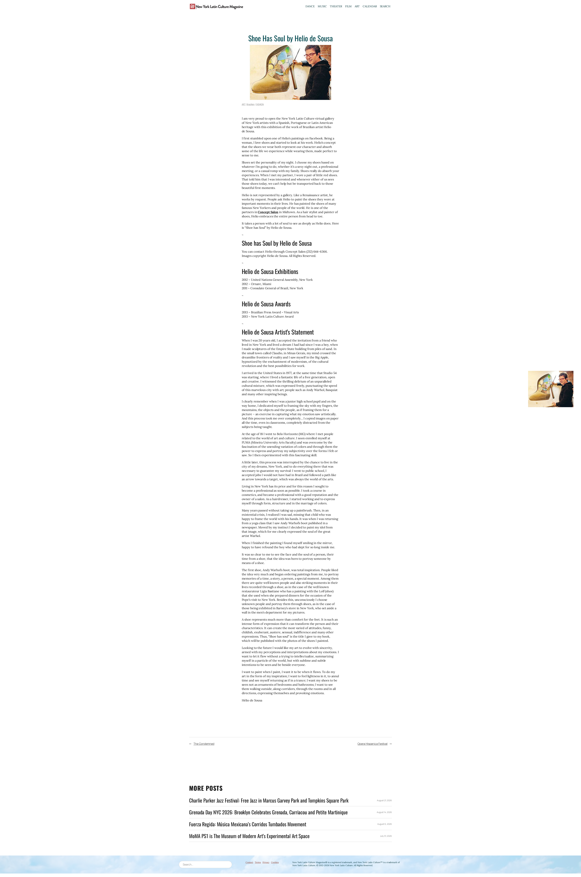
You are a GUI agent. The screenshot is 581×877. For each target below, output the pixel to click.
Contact (249, 862)
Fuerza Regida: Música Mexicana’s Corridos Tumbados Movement (247, 824)
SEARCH (385, 6)
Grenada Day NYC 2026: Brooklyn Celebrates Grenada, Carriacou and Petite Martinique (268, 812)
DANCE (310, 6)
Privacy (266, 862)
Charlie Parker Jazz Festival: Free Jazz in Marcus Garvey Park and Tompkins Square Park (268, 800)
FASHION (260, 104)
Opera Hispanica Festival (372, 743)
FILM (348, 6)
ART (357, 6)
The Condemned (204, 743)
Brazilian (250, 104)
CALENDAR (370, 6)
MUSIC (322, 6)
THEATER (336, 6)
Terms (258, 862)
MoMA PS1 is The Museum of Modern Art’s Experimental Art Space (249, 836)
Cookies (275, 862)
